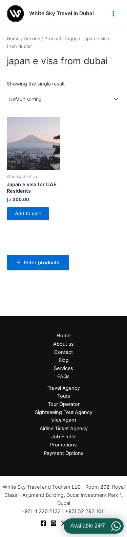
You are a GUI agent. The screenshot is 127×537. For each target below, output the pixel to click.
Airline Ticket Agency (64, 428)
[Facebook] (43, 523)
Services (63, 368)
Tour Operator (64, 404)
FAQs (63, 376)
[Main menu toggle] (113, 13)
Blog (64, 360)
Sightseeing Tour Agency (63, 412)
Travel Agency (63, 388)
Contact (63, 352)
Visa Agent (63, 420)
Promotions (63, 445)
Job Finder (63, 437)
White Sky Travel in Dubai (61, 13)
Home (13, 38)
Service (32, 38)
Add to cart (28, 214)
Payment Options (64, 453)
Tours (63, 396)
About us (63, 344)
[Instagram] (53, 523)
